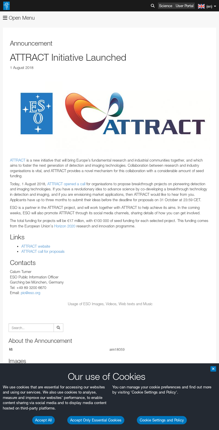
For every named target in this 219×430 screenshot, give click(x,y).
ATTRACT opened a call (66, 184)
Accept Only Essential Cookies (95, 420)
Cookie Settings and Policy (162, 420)
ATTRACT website (35, 246)
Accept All (43, 420)
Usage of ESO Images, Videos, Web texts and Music (110, 303)
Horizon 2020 (64, 226)
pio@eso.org (30, 292)
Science (165, 5)
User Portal (185, 5)
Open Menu (21, 18)
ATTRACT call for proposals (42, 251)
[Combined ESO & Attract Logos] (110, 114)
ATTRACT (17, 160)
